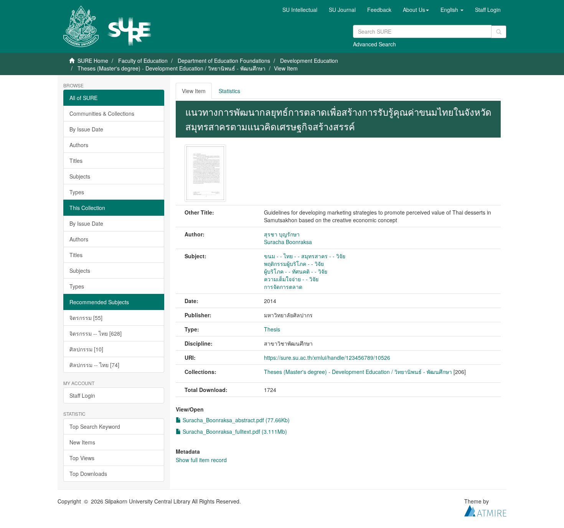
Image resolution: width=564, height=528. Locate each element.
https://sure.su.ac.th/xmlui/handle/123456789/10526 (327, 357)
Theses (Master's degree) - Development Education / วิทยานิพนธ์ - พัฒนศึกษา (172, 68)
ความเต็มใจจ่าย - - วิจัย (291, 279)
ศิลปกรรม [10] (86, 349)
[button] (416, 9)
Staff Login (82, 395)
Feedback (379, 9)
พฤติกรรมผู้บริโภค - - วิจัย (294, 263)
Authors (78, 145)
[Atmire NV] (485, 509)
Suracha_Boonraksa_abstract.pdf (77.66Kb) (235, 420)
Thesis (272, 329)
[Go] (498, 31)
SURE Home (93, 60)
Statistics (229, 91)
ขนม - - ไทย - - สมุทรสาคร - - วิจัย (304, 256)
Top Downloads (88, 473)
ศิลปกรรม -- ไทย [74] (94, 365)
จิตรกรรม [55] (85, 317)
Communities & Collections (101, 113)
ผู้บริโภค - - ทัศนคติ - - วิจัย (295, 271)
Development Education (309, 60)
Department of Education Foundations (224, 60)
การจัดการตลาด (283, 286)
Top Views (81, 458)
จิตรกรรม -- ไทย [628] (95, 333)
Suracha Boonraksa (288, 242)
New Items (82, 442)
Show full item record (201, 460)
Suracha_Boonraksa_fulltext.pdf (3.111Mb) (234, 431)
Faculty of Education (143, 60)
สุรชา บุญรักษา (282, 234)
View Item (194, 91)
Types (76, 192)
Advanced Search (374, 44)
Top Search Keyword (94, 426)
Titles (75, 160)
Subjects (79, 176)
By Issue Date (86, 129)
